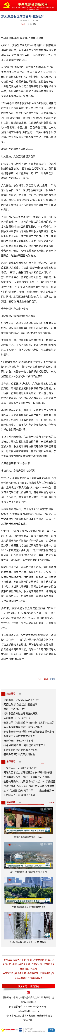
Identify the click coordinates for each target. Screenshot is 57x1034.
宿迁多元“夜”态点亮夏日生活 (19, 754)
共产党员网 (24, 964)
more (51, 802)
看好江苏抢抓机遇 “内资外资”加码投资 (28, 872)
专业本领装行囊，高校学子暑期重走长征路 (26, 777)
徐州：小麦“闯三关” (14, 709)
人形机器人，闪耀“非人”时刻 (19, 795)
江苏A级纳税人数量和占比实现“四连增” (28, 942)
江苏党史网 (36, 964)
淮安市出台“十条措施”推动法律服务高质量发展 (28, 731)
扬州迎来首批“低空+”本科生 (18, 741)
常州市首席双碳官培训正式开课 (20, 713)
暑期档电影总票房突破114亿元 (28, 837)
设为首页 (22, 986)
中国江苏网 (8, 973)
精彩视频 (11, 802)
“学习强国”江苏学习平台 (14, 960)
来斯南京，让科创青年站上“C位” (21, 700)
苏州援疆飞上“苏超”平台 (16, 718)
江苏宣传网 (45, 973)
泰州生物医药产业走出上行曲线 (20, 750)
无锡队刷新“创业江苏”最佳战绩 (20, 704)
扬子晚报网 (33, 973)
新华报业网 (20, 973)
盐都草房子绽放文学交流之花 (19, 736)
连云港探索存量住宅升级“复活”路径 (22, 727)
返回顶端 (34, 986)
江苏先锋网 (31, 969)
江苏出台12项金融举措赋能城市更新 (29, 907)
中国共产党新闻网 (35, 960)
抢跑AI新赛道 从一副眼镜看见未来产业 (24, 745)
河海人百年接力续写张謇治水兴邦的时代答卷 (27, 772)
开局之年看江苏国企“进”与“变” (20, 768)
